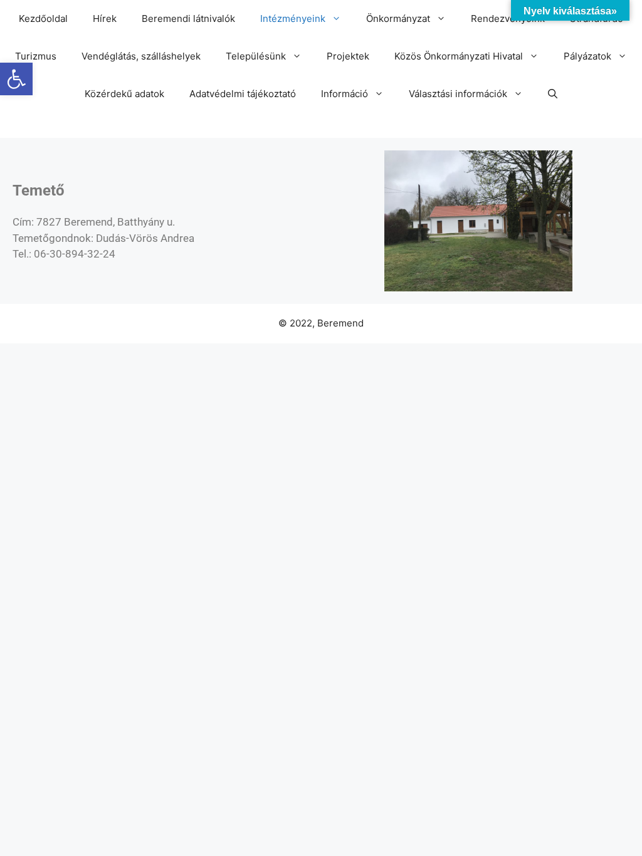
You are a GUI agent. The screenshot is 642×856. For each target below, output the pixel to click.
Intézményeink (292, 18)
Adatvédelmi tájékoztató (242, 94)
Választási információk (458, 94)
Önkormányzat (398, 18)
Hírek (105, 18)
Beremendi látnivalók (188, 18)
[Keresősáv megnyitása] (552, 94)
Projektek (348, 56)
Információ (344, 94)
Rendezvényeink (508, 18)
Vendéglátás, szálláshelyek (141, 56)
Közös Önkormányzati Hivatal (458, 56)
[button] (16, 79)
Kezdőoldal (43, 18)
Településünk (256, 56)
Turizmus (35, 56)
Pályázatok (587, 56)
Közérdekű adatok (124, 94)
